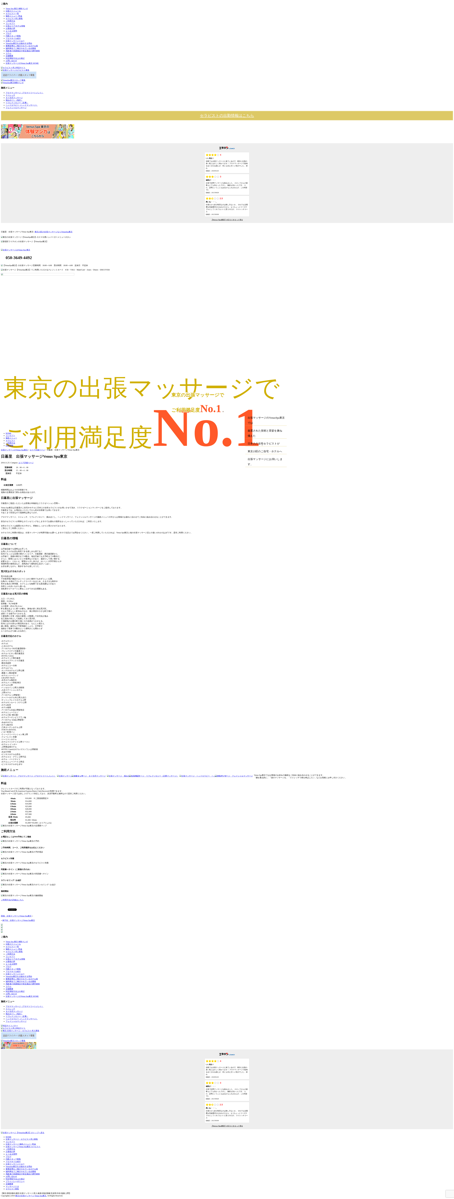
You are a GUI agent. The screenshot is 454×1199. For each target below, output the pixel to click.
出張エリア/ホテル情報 (15, 26)
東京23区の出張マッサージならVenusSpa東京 (53, 232)
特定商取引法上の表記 (15, 58)
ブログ (8, 33)
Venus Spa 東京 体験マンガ (17, 9)
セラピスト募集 (12, 1189)
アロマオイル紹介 (13, 38)
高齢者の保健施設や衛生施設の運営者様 (23, 51)
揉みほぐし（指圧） (14, 100)
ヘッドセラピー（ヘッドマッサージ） (22, 105)
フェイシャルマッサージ (16, 108)
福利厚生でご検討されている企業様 (21, 48)
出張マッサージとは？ (15, 41)
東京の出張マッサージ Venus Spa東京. (31, 1196)
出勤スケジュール (13, 11)
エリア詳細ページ (37, 450)
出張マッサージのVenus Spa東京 (14, 450)
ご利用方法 (10, 21)
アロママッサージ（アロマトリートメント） (25, 93)
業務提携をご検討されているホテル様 (22, 46)
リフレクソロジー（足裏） (17, 103)
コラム (8, 53)
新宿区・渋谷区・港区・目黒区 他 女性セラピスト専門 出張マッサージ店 (112, 231)
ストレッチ (10, 95)
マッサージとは (12, 1186)
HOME (8, 433)
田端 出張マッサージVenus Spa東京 (16, 916)
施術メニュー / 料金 (14, 16)
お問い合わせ (11, 61)
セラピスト (10, 441)
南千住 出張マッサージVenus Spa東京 (18, 920)
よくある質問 (11, 31)
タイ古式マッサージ (14, 98)
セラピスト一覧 (12, 14)
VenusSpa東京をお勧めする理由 (19, 43)
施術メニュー (11, 438)
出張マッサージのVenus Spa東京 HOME (22, 63)
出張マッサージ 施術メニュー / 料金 (21, 1144)
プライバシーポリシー (15, 1181)
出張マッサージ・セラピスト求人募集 (22, 1139)
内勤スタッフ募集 (13, 36)
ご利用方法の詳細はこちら (12, 900)
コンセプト (10, 23)
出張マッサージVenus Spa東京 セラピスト (23, 1147)
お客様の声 (10, 28)
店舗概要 (9, 56)
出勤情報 (9, 446)
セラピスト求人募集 (14, 19)
